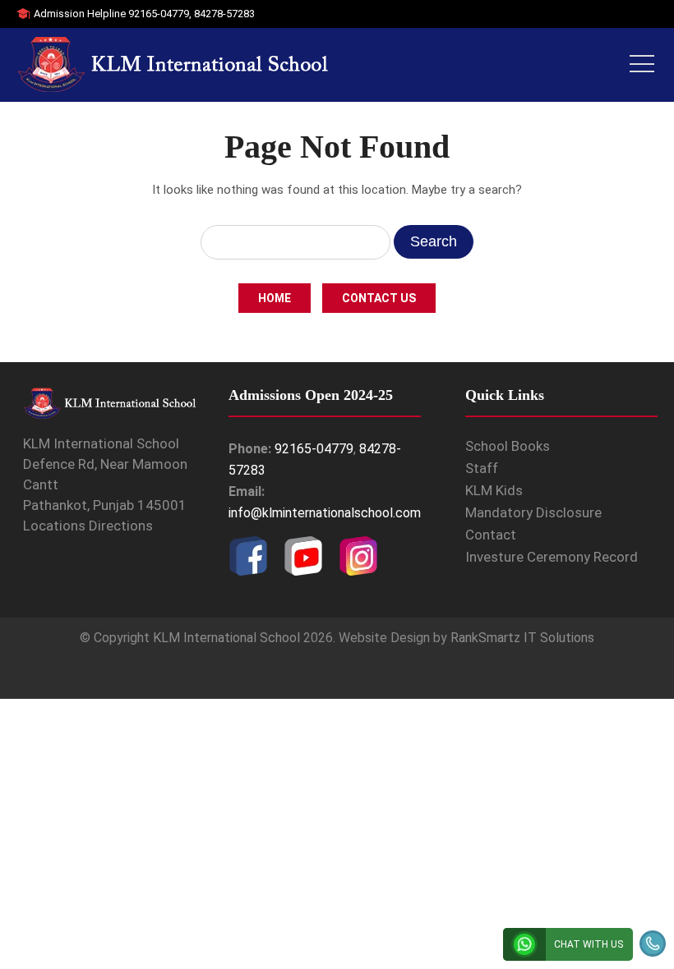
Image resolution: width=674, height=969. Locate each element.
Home (274, 298)
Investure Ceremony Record (551, 557)
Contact (490, 534)
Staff (481, 468)
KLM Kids (494, 490)
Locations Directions (88, 525)
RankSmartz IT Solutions (522, 637)
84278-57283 (224, 13)
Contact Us (379, 298)
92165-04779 (158, 13)
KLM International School (226, 637)
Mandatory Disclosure (533, 512)
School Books (507, 446)
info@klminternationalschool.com (325, 513)
